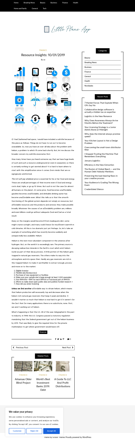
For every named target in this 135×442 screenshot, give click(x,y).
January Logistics (92, 161)
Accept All (51, 431)
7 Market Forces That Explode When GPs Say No (101, 104)
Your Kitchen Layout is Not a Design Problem (101, 142)
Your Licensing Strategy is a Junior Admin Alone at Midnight (100, 128)
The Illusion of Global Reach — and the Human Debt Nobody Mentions (102, 170)
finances (43, 332)
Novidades (89, 86)
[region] (34, 422)
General (35, 8)
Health (75, 3)
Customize (17, 431)
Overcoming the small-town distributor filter (103, 148)
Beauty (42, 3)
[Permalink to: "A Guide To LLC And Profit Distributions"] (63, 366)
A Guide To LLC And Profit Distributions (62, 383)
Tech (44, 8)
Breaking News (29, 3)
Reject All (34, 431)
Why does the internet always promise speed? (102, 135)
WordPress (86, 437)
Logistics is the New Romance (98, 116)
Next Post (66, 348)
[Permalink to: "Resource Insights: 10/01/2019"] (43, 99)
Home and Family (20, 8)
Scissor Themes (58, 437)
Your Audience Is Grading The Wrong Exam (102, 184)
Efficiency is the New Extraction (99, 165)
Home (16, 3)
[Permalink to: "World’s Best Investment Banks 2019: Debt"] (43, 366)
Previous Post (21, 348)
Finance (65, 3)
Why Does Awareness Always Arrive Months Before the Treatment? (101, 121)
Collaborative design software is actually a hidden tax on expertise (100, 111)
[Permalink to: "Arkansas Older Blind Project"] (23, 366)
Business (53, 3)
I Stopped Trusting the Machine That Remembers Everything (101, 155)
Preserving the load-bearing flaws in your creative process (101, 177)
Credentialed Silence (94, 189)
